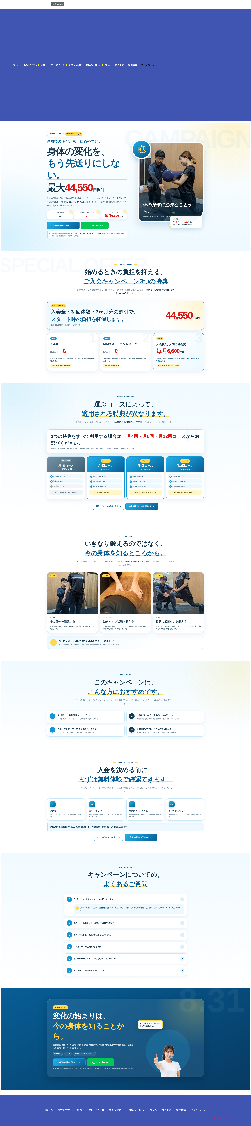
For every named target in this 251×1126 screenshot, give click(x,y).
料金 (43, 65)
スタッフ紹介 (75, 65)
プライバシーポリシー (220, 1118)
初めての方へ (30, 65)
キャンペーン (147, 65)
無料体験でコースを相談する (141, 506)
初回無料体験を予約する (63, 225)
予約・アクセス (57, 65)
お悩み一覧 (91, 65)
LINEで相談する (95, 225)
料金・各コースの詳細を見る (108, 506)
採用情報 (132, 65)
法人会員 (119, 65)
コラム (108, 65)
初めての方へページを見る (108, 837)
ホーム (16, 65)
